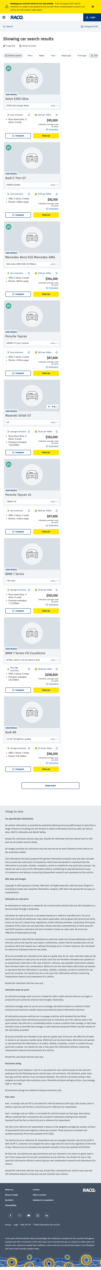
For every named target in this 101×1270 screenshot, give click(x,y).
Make (41, 55)
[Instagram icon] (37, 1215)
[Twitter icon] (19, 1215)
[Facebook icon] (10, 1215)
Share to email (29, 46)
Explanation (53, 129)
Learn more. (36, 10)
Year (53, 55)
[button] (4, 17)
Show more (50, 785)
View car (46, 135)
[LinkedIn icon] (46, 1215)
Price (30, 55)
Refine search (14, 55)
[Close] (93, 6)
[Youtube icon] (28, 1215)
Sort (95, 55)
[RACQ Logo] (89, 1190)
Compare (19, 135)
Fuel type (82, 55)
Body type (66, 55)
